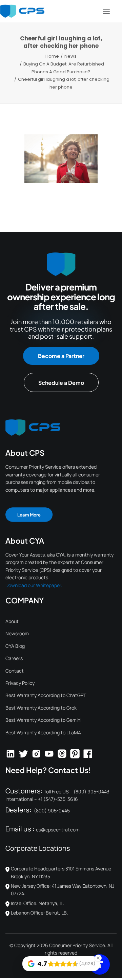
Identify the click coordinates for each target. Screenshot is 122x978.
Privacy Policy (20, 683)
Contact (14, 670)
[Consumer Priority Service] (22, 11)
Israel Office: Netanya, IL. (37, 903)
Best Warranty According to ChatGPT (45, 695)
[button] (106, 11)
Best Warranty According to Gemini (43, 720)
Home (52, 56)
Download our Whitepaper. (33, 585)
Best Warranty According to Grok (41, 707)
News (70, 56)
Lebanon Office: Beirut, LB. (39, 912)
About (12, 621)
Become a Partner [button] (61, 355)
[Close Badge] (98, 958)
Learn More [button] (29, 515)
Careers (14, 658)
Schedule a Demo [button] (61, 382)
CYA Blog (15, 646)
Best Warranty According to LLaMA (43, 732)
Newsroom (17, 633)
